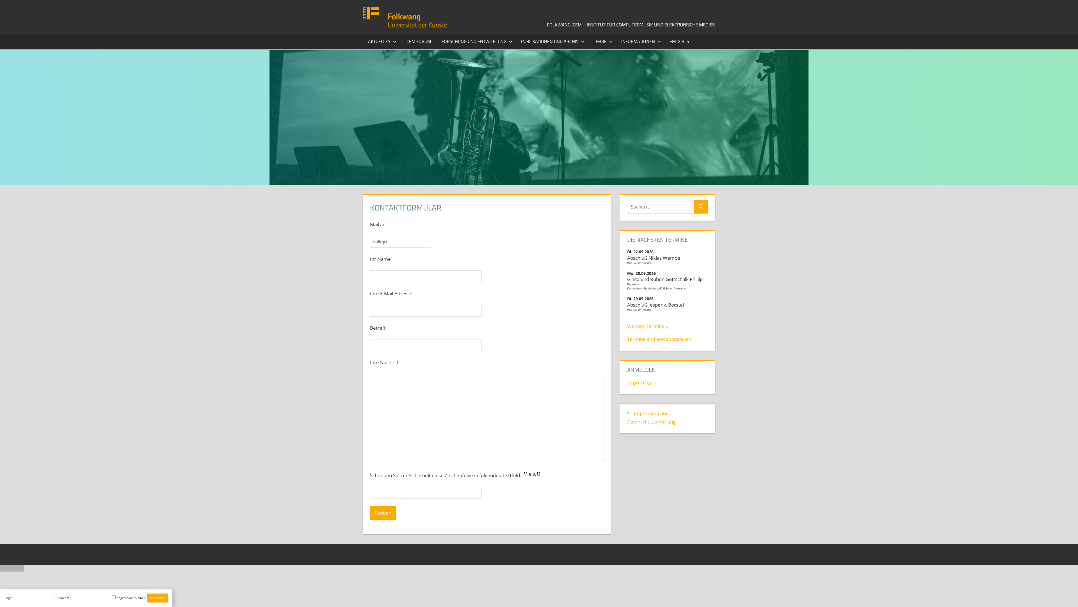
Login (8, 598)
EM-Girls (679, 41)
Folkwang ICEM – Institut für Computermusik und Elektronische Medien (631, 24)
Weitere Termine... (647, 326)
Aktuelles (379, 41)
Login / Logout (642, 382)
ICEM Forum (418, 41)
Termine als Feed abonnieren (659, 339)
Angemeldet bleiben (131, 598)
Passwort (62, 598)
